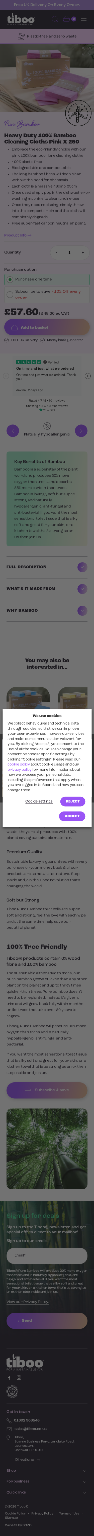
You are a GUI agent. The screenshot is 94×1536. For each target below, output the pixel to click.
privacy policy (20, 770)
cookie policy (19, 764)
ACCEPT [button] (72, 816)
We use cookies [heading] (47, 716)
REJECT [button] (73, 802)
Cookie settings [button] (39, 802)
